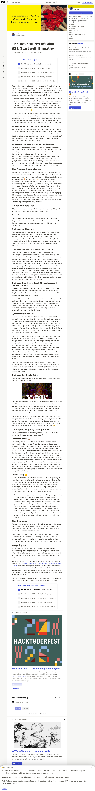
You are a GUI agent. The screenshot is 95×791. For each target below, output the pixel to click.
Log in (78, 2)
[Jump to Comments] (3, 61)
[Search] (7, 2)
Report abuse (42, 713)
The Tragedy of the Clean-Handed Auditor (79, 66)
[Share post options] (3, 77)
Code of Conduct (32, 713)
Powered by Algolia (50, 2)
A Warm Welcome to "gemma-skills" (31, 751)
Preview (26, 708)
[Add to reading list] (3, 67)
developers (32, 52)
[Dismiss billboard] (92, 767)
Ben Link (18, 34)
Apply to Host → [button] (75, 108)
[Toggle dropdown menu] (61, 612)
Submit (18, 708)
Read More (16, 688)
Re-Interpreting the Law (80, 57)
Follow (81, 13)
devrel (40, 52)
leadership (25, 52)
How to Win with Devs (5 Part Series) (31, 60)
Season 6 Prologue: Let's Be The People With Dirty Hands (80, 49)
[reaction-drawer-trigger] (3, 55)
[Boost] (3, 72)
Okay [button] (4, 788)
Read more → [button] (17, 763)
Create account (87, 2)
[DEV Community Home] (3, 2)
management (16, 52)
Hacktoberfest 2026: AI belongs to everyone (36, 668)
